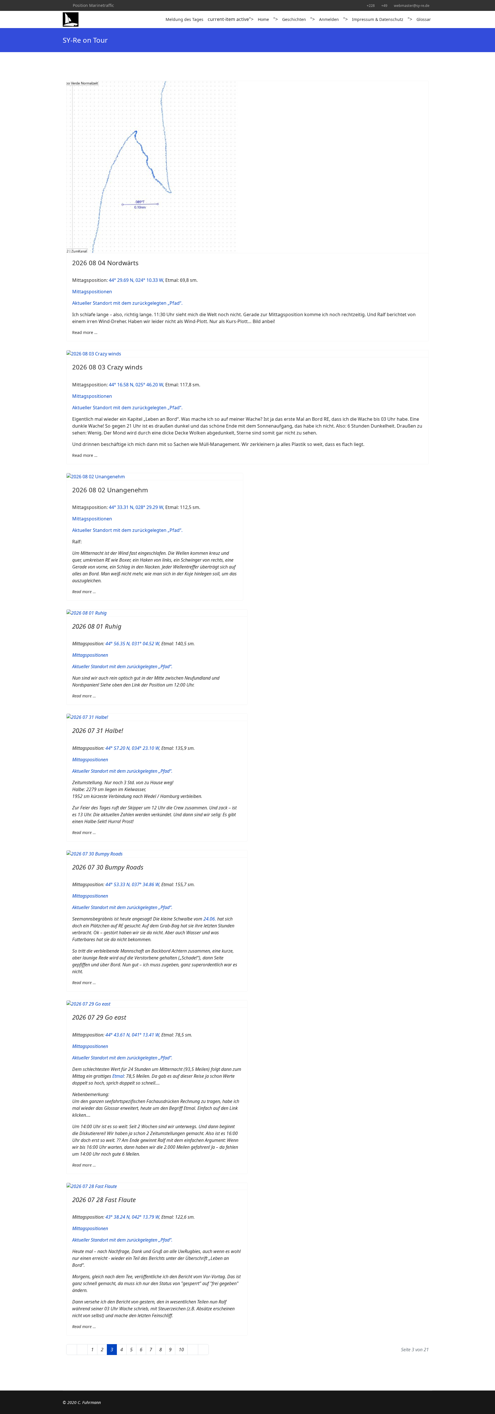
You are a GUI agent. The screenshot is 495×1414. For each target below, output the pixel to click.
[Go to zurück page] (82, 1349)
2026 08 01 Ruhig (96, 626)
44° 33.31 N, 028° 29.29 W (136, 507)
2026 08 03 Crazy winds (107, 367)
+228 (371, 5)
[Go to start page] (71, 1349)
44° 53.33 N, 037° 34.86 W (132, 884)
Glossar (424, 19)
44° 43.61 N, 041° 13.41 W (132, 1035)
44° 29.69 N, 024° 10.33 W (136, 280)
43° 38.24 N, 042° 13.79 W (132, 1217)
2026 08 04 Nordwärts (105, 262)
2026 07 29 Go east (99, 1017)
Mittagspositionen (92, 291)
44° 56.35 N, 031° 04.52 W (132, 643)
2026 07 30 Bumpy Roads (108, 867)
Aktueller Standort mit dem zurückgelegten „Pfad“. (127, 303)
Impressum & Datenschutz (377, 19)
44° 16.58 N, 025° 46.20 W (136, 384)
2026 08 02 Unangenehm (110, 489)
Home (263, 19)
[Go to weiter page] (192, 1349)
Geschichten (294, 19)
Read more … (84, 332)
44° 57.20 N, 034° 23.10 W (132, 748)
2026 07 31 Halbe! (97, 730)
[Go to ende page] (203, 1349)
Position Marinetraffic (93, 5)
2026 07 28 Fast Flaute (104, 1199)
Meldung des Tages (184, 19)
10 (181, 1349)
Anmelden (329, 19)
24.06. (209, 919)
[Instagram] (64, 5)
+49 (384, 5)
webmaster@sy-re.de (411, 5)
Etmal (118, 1076)
